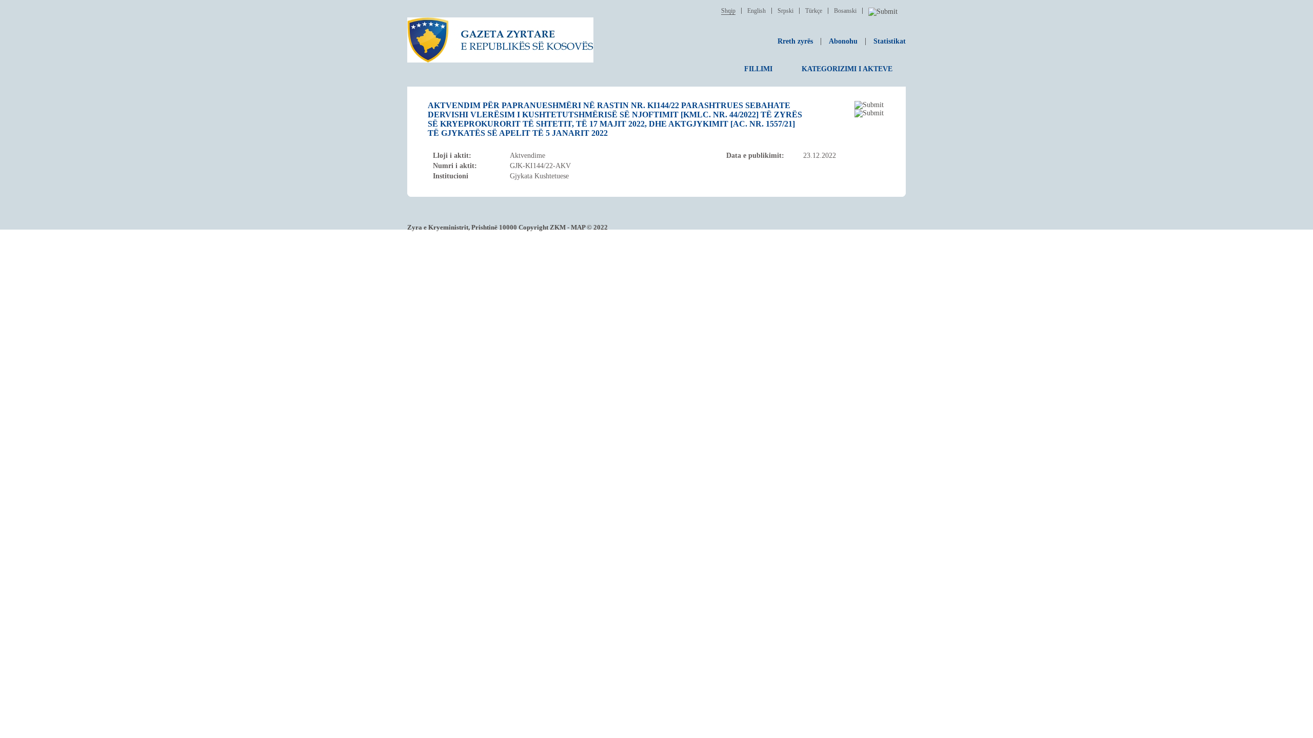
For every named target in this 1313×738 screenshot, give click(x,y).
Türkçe (813, 10)
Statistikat (889, 41)
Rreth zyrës (795, 41)
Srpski (785, 10)
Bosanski (845, 10)
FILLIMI (758, 69)
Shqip (728, 10)
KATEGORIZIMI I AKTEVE (847, 69)
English (756, 10)
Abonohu (843, 41)
